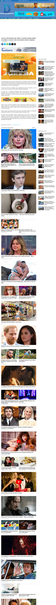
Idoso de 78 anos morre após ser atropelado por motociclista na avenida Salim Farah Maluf (49, 100)
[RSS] (51, 0)
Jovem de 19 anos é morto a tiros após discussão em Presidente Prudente (49, 84)
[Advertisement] (28, 29)
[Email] (12, 44)
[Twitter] (53, 0)
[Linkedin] (10, 44)
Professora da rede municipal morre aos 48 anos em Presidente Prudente (49, 160)
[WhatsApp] (7, 44)
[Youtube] (54, 0)
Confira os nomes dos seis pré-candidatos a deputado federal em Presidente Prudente (49, 197)
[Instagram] (50, 0)
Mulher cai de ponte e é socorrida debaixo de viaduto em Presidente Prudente (49, 181)
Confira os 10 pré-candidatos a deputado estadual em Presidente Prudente (49, 176)
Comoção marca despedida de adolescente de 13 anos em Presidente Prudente (49, 165)
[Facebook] (49, 0)
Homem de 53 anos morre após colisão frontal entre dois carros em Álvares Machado (49, 110)
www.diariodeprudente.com (16, 124)
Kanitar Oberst (5, 41)
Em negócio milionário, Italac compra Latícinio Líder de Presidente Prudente (49, 94)
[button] (53, 18)
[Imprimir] (15, 44)
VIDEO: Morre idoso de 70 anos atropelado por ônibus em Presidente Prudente (49, 192)
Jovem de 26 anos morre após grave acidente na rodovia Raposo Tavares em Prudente (49, 171)
